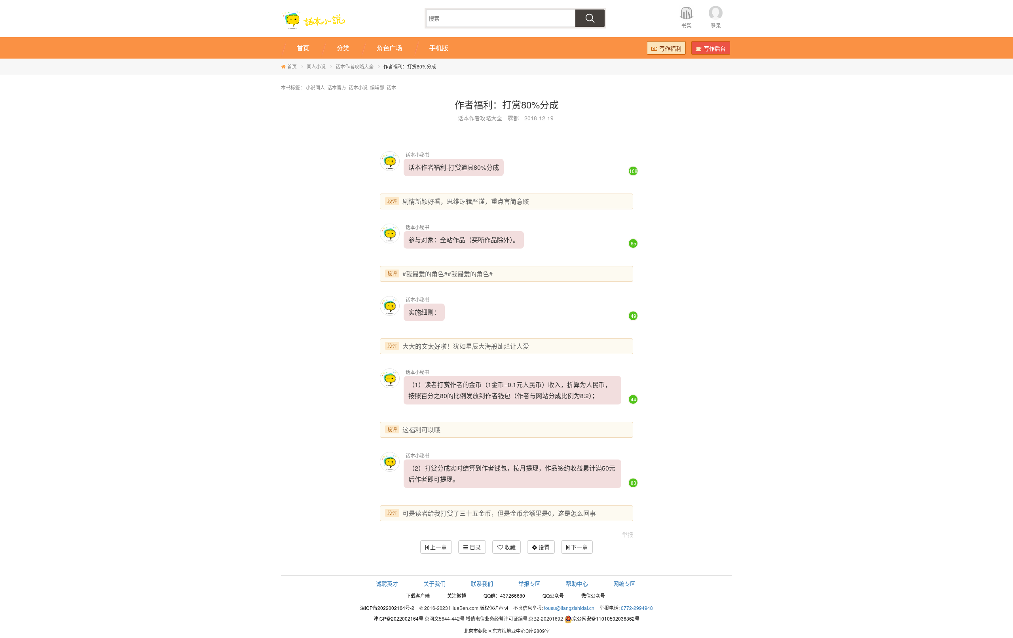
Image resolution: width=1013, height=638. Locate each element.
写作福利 (670, 48)
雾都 (513, 118)
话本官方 (336, 87)
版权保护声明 (494, 607)
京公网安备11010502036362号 (605, 618)
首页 (292, 66)
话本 (391, 87)
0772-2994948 (637, 607)
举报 (627, 534)
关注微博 (456, 595)
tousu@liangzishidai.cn (569, 607)
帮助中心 (577, 583)
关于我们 (434, 583)
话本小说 (358, 87)
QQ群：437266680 (504, 595)
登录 (716, 25)
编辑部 (377, 87)
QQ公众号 (553, 595)
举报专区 (529, 583)
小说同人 (315, 87)
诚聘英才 (387, 583)
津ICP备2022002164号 (398, 618)
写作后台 (715, 48)
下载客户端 (418, 595)
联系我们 (482, 583)
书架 (686, 25)
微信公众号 (593, 595)
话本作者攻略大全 (355, 66)
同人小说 (316, 66)
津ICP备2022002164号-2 (387, 607)
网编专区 (624, 583)
